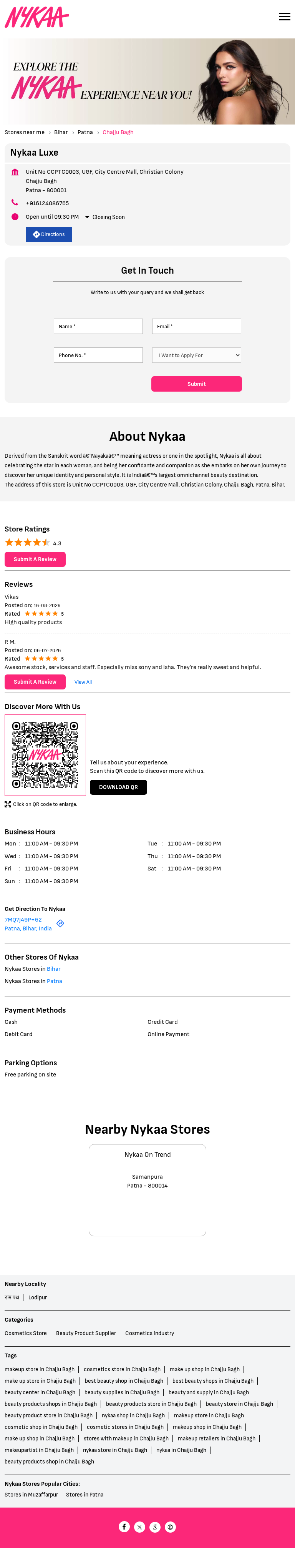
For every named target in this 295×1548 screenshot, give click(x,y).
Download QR (118, 787)
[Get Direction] (60, 925)
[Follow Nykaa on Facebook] (124, 1528)
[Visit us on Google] (155, 1528)
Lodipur (37, 1297)
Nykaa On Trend (147, 1155)
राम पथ (12, 1297)
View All (83, 681)
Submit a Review (35, 559)
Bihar (61, 132)
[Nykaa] (37, 17)
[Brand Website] (170, 1528)
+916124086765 (47, 203)
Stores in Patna (84, 1494)
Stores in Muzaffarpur (31, 1494)
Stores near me (25, 132)
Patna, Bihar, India (28, 928)
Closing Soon (109, 217)
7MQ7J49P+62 (23, 919)
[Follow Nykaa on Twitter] (140, 1528)
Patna (85, 132)
